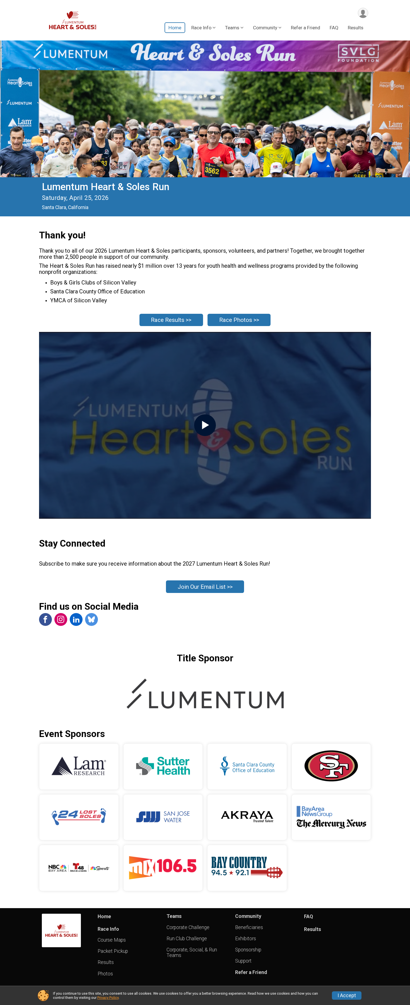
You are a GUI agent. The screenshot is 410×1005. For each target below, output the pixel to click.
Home (174, 27)
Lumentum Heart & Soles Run (105, 187)
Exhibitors (245, 938)
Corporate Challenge (188, 927)
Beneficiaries (249, 927)
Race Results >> (171, 320)
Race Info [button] (201, 27)
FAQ (334, 27)
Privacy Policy (108, 998)
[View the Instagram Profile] (60, 619)
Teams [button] (232, 27)
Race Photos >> (239, 320)
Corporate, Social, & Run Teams (192, 952)
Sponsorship (248, 950)
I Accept (346, 995)
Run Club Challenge (187, 938)
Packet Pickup (113, 951)
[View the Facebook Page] (45, 619)
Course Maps (112, 940)
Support (243, 961)
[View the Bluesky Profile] (91, 619)
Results (355, 27)
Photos (105, 974)
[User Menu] (363, 13)
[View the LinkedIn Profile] (76, 619)
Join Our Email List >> (205, 586)
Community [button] (265, 27)
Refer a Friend (305, 27)
